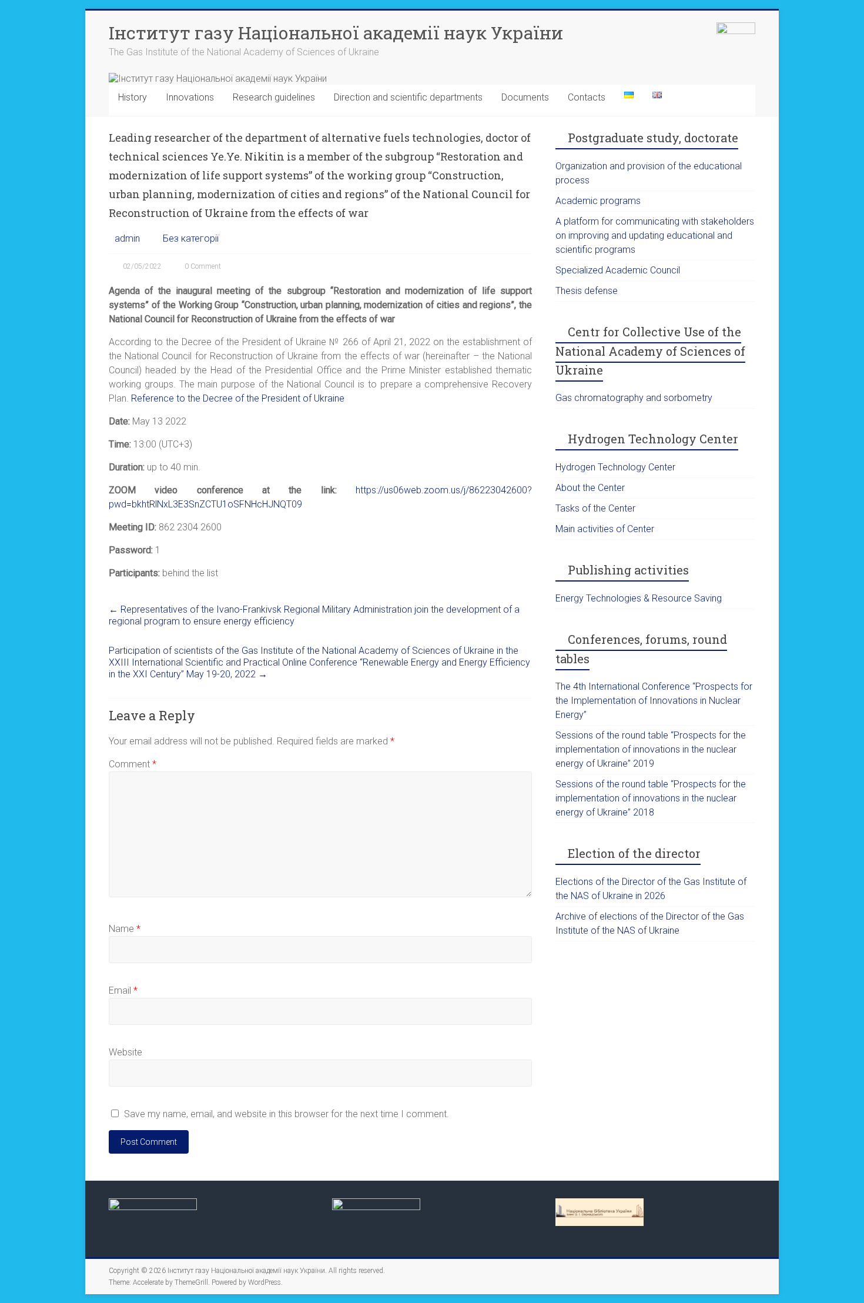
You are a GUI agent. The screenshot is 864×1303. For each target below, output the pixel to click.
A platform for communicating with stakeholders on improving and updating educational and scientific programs (654, 235)
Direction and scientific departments (408, 97)
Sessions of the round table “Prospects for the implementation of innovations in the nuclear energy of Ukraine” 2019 (650, 749)
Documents (525, 97)
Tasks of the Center (595, 508)
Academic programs (598, 200)
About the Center (590, 487)
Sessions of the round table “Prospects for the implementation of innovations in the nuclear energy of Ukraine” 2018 (650, 798)
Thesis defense (586, 290)
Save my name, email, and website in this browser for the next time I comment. (286, 1114)
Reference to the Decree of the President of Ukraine (237, 398)
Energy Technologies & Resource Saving (638, 598)
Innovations (190, 97)
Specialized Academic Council (617, 270)
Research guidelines (274, 97)
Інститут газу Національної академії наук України (336, 32)
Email (123, 990)
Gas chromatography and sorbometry (633, 397)
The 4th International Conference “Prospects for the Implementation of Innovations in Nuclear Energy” (653, 700)
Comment (132, 764)
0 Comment (203, 266)
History (132, 97)
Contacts (586, 97)
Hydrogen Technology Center (615, 467)
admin (127, 238)
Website (125, 1052)
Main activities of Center (604, 528)
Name (124, 928)
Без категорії (191, 238)
